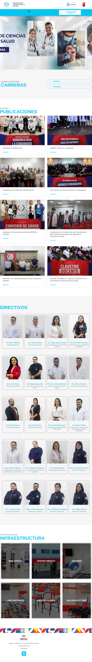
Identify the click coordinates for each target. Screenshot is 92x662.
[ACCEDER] (68, 4)
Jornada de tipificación (12, 148)
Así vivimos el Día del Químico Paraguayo (68, 190)
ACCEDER (72, 4)
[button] (29, 11)
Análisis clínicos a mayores (61, 148)
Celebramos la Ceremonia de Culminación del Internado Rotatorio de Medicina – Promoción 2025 (68, 234)
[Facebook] (24, 653)
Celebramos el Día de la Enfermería (18, 190)
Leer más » (6, 152)
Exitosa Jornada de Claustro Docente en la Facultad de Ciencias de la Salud (68, 279)
